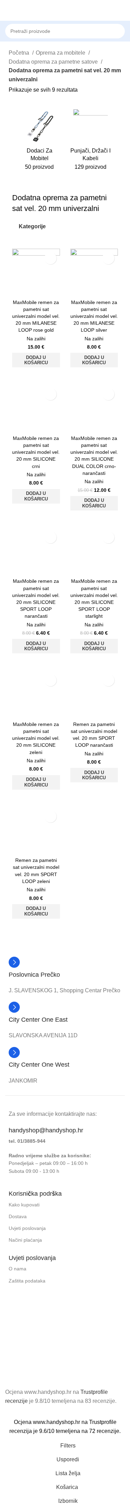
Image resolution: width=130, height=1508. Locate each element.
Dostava (18, 1216)
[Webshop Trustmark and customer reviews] (40, 1363)
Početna (20, 53)
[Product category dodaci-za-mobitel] (39, 142)
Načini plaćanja (25, 1240)
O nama (17, 1268)
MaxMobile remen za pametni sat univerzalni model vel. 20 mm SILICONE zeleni (36, 738)
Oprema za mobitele (61, 53)
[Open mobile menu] (8, 10)
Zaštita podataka (27, 1280)
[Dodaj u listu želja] (50, 258)
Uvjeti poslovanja (27, 1228)
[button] (36, 360)
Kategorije (32, 226)
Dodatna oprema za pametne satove (54, 62)
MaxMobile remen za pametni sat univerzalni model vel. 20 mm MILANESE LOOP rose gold (36, 316)
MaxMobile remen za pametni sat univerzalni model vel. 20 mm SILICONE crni (36, 452)
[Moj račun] (122, 10)
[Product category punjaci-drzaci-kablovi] (91, 142)
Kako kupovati (24, 1204)
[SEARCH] (127, 27)
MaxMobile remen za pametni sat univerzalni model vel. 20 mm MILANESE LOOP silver (94, 316)
